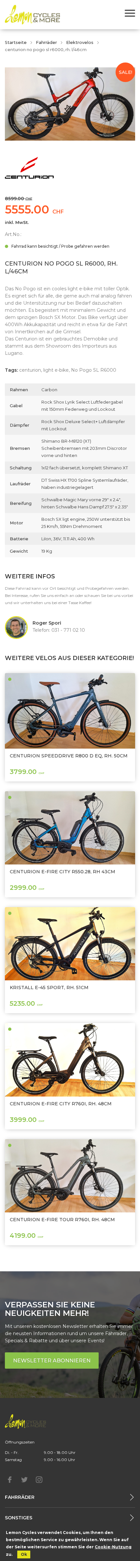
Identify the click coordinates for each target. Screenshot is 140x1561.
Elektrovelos (79, 42)
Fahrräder (46, 42)
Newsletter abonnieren (52, 1361)
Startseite (16, 42)
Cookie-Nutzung (113, 1546)
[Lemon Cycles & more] (32, 14)
